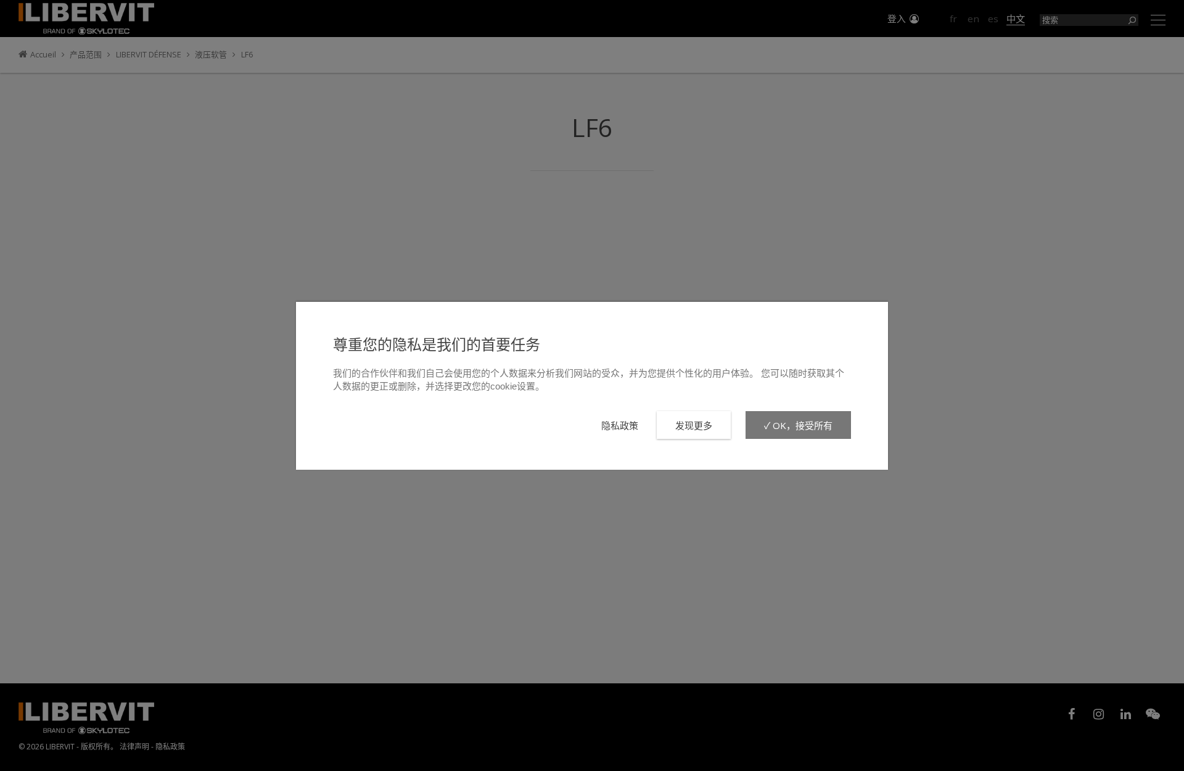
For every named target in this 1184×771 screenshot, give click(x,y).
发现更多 (693, 425)
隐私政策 (619, 425)
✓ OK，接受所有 (798, 425)
